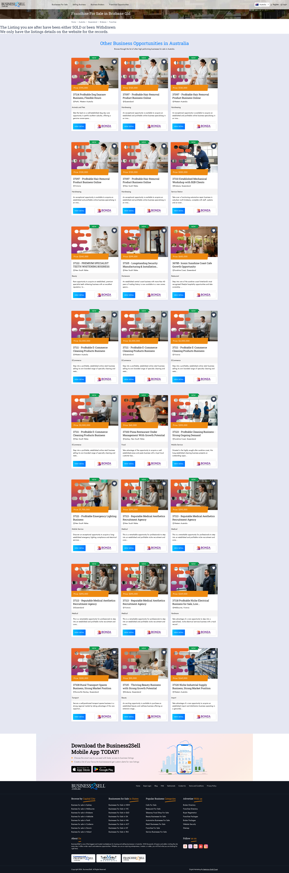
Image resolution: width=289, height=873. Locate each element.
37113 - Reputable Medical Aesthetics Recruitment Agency (144, 518)
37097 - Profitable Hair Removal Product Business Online (141, 96)
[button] (262, 5)
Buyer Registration (190, 812)
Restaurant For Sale (153, 809)
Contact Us (182, 786)
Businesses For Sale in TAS (119, 832)
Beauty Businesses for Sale (156, 816)
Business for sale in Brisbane (82, 812)
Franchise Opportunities (119, 4)
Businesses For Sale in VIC (119, 809)
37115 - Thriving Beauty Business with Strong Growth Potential (142, 686)
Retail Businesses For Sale (155, 824)
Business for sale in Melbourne (82, 809)
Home (138, 786)
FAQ (162, 786)
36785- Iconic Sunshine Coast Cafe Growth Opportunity (192, 264)
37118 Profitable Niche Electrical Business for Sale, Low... (190, 602)
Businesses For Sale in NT (118, 828)
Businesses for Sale (60, 4)
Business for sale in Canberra (82, 824)
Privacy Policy (211, 786)
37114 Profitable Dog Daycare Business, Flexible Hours (89, 96)
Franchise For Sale (153, 828)
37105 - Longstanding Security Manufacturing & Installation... (140, 264)
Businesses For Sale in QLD (119, 812)
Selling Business (79, 4)
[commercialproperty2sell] (83, 858)
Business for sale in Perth (80, 820)
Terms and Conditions (196, 786)
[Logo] (13, 4)
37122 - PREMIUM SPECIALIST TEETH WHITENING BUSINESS (91, 264)
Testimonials (171, 786)
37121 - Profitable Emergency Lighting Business (94, 518)
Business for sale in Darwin (81, 828)
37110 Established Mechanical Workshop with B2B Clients (189, 180)
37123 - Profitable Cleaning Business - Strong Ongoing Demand (193, 433)
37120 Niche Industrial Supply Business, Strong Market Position (191, 686)
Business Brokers (97, 4)
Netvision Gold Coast (210, 869)
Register (275, 4)
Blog (156, 786)
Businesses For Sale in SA (118, 816)
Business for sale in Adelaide (82, 816)
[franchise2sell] (134, 858)
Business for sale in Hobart (81, 832)
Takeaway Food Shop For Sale (157, 812)
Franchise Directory (190, 809)
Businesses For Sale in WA (119, 820)
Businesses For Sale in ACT (119, 824)
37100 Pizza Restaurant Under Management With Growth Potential (144, 433)
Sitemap (186, 828)
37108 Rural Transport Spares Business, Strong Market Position (92, 686)
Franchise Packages (190, 816)
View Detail (79, 126)
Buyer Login (147, 786)
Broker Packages (189, 820)
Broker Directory (189, 805)
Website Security (189, 824)
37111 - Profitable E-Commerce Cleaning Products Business (90, 349)
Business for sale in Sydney (81, 805)
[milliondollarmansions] (108, 858)
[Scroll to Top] (284, 869)
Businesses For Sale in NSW (119, 805)
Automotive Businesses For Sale (158, 820)
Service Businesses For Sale (156, 832)
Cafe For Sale (151, 805)
